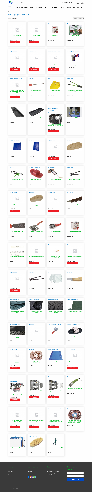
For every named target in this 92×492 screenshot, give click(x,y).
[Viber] (32, 477)
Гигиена (62, 7)
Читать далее (15, 42)
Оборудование (54, 7)
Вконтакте (30, 471)
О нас (9, 469)
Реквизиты (10, 473)
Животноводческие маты (15, 299)
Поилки (26, 7)
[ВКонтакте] (28, 477)
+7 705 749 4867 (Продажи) (53, 471)
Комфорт (68, 7)
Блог (82, 7)
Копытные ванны (13, 105)
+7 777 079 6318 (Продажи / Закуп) (54, 469)
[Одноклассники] (30, 477)
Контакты (10, 474)
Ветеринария (75, 7)
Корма (31, 7)
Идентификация (39, 7)
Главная (9, 11)
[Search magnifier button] (47, 2)
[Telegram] (35, 477)
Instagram (30, 473)
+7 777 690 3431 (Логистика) (53, 473)
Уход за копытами (32, 23)
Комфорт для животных (53, 108)
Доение (47, 7)
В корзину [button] (59, 45)
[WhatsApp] (34, 477)
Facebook (30, 469)
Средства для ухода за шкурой (16, 23)
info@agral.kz (50, 474)
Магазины (10, 471)
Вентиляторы (19, 7)
